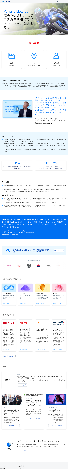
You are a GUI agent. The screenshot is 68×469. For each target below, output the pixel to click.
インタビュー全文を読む (34, 418)
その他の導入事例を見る (8, 356)
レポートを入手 (22, 385)
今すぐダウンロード (59, 250)
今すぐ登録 (11, 425)
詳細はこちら (6, 303)
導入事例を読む (6, 349)
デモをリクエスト (22, 450)
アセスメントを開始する (56, 425)
